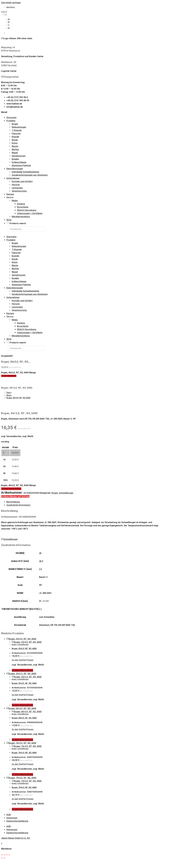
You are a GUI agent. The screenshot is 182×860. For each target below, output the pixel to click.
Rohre (14, 143)
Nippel (15, 152)
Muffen (15, 149)
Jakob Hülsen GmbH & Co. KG (15, 838)
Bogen (15, 124)
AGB (8, 814)
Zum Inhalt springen (11, 2)
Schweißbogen (66, 493)
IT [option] (8, 25)
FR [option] (9, 22)
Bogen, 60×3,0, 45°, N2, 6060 (24, 718)
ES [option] (9, 28)
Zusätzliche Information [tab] (18, 505)
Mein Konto (10, 7)
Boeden (15, 159)
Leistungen (17, 188)
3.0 (40, 569)
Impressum (11, 818)
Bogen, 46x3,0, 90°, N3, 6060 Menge (18, 372)
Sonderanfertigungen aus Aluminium (30, 175)
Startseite (11, 117)
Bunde (15, 140)
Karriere (10, 194)
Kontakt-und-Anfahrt (22, 181)
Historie (16, 184)
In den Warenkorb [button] (22, 670)
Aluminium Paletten (21, 165)
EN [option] (9, 19)
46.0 (41, 561)
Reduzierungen (19, 127)
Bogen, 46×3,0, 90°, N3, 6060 (18, 398)
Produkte (10, 120)
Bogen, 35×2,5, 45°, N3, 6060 (24, 683)
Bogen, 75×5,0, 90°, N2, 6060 (24, 787)
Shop (8, 220)
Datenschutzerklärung (17, 821)
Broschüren (22, 207)
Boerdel (15, 136)
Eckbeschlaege (19, 162)
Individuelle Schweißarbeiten (25, 172)
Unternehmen (12, 178)
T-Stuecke (17, 130)
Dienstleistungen (14, 168)
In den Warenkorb (9, 376)
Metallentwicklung (21, 216)
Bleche (15, 146)
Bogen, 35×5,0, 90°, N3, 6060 (24, 648)
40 (40, 553)
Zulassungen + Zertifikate (29, 213)
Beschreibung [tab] (13, 502)
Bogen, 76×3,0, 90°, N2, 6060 (24, 753)
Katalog (21, 204)
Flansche (16, 133)
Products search (18, 223)
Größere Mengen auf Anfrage (15, 496)
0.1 (40, 609)
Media (15, 200)
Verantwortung (19, 191)
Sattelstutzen (18, 156)
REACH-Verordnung (26, 210)
